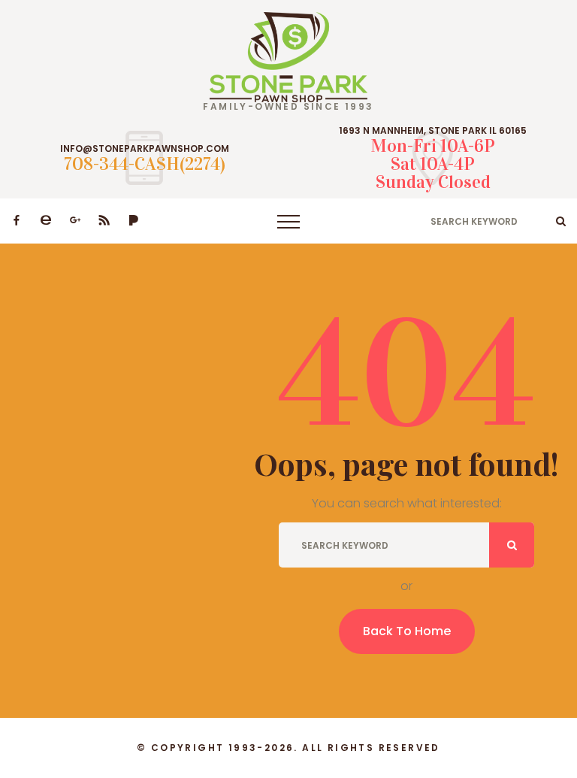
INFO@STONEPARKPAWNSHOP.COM (144, 149)
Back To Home (407, 631)
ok (561, 221)
